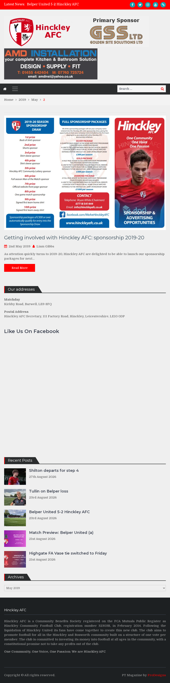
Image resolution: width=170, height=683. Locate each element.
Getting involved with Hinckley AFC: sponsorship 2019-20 (74, 238)
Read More (20, 268)
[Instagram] (148, 4)
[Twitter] (140, 4)
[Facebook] (132, 4)
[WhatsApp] (163, 4)
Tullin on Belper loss (48, 491)
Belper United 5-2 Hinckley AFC (53, 4)
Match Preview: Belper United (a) (61, 532)
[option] (64, 4)
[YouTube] (155, 4)
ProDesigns (157, 675)
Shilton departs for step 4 (54, 470)
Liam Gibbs (45, 246)
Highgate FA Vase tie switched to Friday (68, 553)
